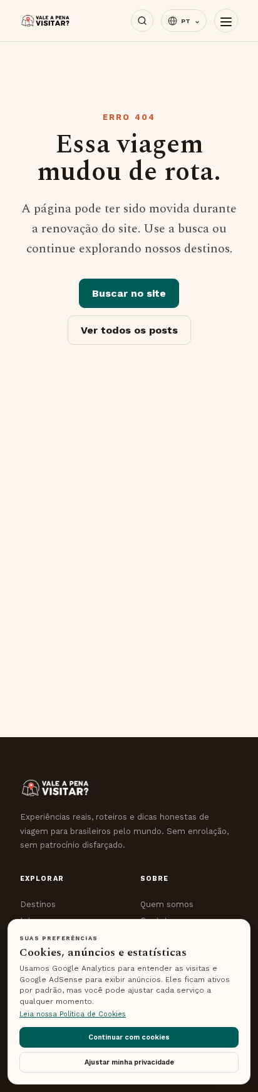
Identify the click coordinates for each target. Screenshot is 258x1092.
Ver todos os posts (129, 330)
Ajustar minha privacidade (129, 1062)
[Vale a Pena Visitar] (45, 21)
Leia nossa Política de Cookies (72, 1014)
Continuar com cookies (129, 1037)
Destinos (38, 904)
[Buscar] (142, 20)
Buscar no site (129, 293)
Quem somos (167, 904)
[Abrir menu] (226, 20)
